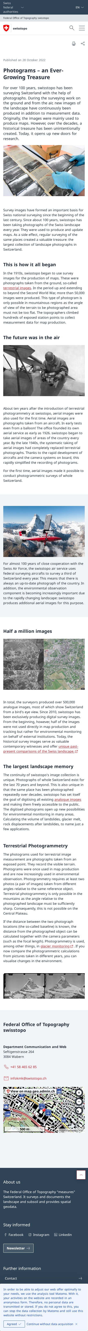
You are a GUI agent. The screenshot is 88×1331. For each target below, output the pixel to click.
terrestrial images (17, 288)
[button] (81, 1174)
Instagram (41, 1234)
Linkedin (65, 1234)
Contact (11, 1278)
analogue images (67, 799)
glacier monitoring (55, 946)
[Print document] (73, 43)
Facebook (16, 1234)
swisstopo (20, 28)
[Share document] (82, 43)
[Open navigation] (82, 28)
